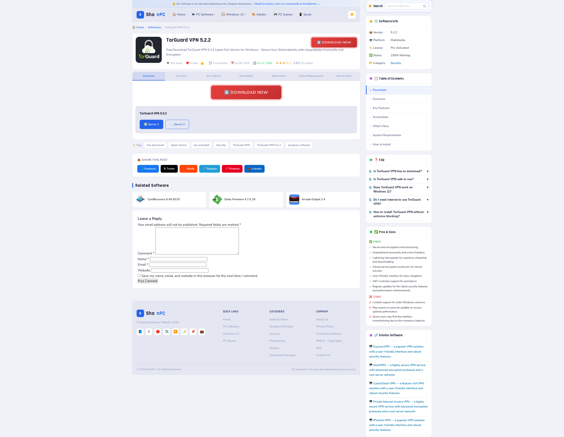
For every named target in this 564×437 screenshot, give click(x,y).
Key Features (213, 76)
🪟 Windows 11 (233, 14)
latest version (179, 145)
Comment (146, 253)
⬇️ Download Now (334, 42)
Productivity (277, 341)
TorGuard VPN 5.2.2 (269, 145)
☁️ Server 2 (177, 124)
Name (143, 259)
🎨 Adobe (259, 14)
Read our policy (264, 4)
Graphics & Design (281, 327)
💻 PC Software (203, 14)
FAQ (319, 348)
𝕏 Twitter (169, 168)
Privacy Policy (325, 327)
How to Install (343, 76)
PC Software (231, 327)
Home (227, 319)
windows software (299, 145)
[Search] (424, 6)
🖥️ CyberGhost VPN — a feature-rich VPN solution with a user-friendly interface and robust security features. (396, 388)
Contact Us (323, 355)
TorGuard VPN (241, 145)
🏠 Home (179, 14)
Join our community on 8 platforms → (298, 4)
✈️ (167, 331)
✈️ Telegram (209, 168)
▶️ (175, 331)
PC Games (229, 341)
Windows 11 (231, 334)
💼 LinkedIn (254, 168)
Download (148, 76)
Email (143, 264)
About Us (322, 319)
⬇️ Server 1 (151, 124)
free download (155, 145)
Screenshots (246, 76)
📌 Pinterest (232, 168)
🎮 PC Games (283, 14)
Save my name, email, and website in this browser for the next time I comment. (199, 276)
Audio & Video (278, 319)
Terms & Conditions (328, 334)
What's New (279, 76)
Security (221, 145)
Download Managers (282, 355)
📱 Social (305, 14)
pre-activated (201, 145)
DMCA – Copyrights (329, 341)
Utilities (274, 348)
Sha (152, 14)
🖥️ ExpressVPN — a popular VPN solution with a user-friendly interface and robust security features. (396, 351)
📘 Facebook (148, 168)
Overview (181, 76)
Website (144, 270)
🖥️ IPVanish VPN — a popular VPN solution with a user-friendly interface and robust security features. (397, 425)
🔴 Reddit (188, 168)
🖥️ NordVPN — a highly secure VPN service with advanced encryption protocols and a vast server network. (397, 370)
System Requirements (311, 76)
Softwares (154, 27)
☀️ (352, 14)
